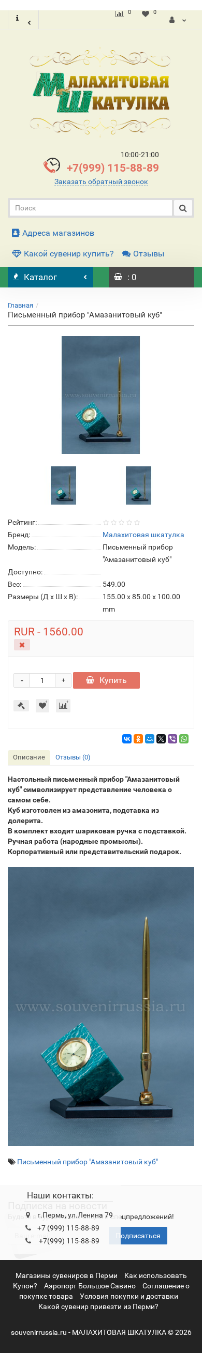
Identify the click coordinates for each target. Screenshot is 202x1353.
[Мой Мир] (149, 738)
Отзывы (148, 254)
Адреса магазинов (58, 233)
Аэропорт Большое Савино (90, 1286)
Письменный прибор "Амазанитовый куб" (87, 1162)
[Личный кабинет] (178, 19)
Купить (113, 680)
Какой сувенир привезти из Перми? (98, 1306)
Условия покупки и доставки (129, 1296)
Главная (20, 305)
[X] (161, 738)
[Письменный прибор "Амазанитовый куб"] (101, 395)
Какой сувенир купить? (69, 254)
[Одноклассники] (138, 738)
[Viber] (172, 738)
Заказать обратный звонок (101, 181)
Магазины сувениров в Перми (67, 1275)
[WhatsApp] (184, 738)
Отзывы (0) (73, 757)
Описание (29, 757)
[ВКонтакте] (127, 738)
